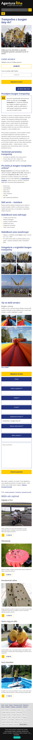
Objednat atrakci (16, 82)
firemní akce (4, 719)
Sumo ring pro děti (9, 621)
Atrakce (11, 705)
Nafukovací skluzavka (13, 724)
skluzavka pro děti (27, 722)
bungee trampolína (10, 492)
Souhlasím (17, 737)
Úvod (2, 705)
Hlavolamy (5, 541)
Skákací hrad (4, 724)
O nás (6, 705)
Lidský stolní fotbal (16, 717)
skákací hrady (25, 714)
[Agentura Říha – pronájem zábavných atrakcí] (16, 3)
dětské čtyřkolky (5, 709)
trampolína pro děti (26, 492)
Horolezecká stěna (9, 580)
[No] (31, 734)
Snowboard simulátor (6, 714)
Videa (2, 707)
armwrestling (28, 709)
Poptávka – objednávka (16, 707)
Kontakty (7, 707)
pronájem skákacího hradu (7, 722)
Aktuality (25, 707)
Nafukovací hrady (19, 719)
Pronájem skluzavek (16, 714)
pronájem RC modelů (6, 717)
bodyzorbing (19, 712)
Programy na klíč (18, 705)
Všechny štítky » (23, 724)
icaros (22, 709)
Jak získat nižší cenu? (24, 89)
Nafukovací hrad (18, 722)
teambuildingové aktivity (15, 709)
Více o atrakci (5, 367)
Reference (25, 705)
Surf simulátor (7, 662)
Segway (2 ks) (7, 500)
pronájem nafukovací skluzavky (8, 712)
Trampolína (18, 492)
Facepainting (24, 717)
